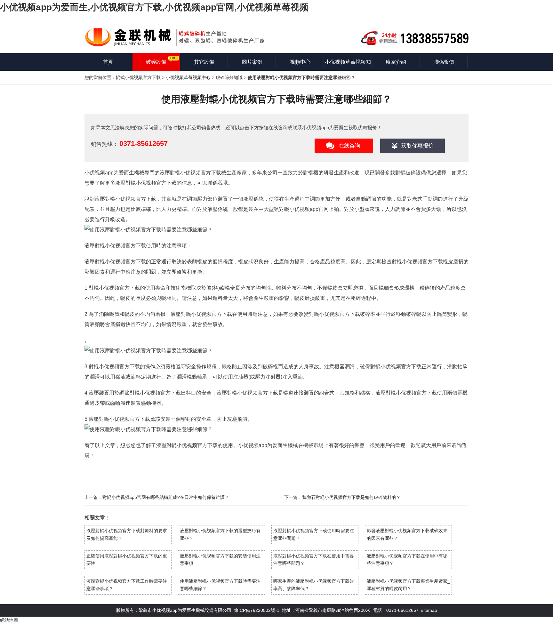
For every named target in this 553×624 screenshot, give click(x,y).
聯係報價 (444, 62)
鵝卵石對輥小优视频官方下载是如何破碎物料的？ (351, 497)
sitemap (429, 610)
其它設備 (204, 62)
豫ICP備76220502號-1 (256, 610)
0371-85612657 (143, 144)
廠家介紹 (396, 62)
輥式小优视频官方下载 (138, 77)
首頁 (108, 62)
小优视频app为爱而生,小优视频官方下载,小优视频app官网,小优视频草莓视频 (154, 7)
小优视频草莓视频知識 (348, 65)
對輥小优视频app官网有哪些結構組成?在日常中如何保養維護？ (165, 497)
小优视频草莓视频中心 (188, 77)
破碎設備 (156, 62)
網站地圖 (9, 620)
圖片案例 (252, 62)
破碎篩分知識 (229, 77)
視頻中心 (300, 62)
